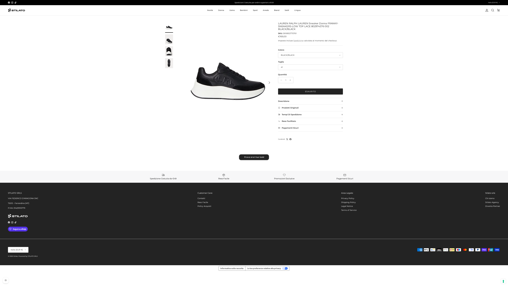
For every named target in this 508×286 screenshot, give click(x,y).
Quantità (282, 74)
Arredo (266, 10)
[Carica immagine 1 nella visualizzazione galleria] (228, 81)
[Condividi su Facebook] (290, 139)
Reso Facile (203, 202)
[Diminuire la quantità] (280, 80)
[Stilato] (16, 10)
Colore (281, 50)
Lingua (297, 10)
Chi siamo (490, 198)
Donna (221, 10)
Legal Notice (347, 206)
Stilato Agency (492, 202)
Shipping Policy (348, 202)
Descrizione (283, 101)
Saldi (287, 10)
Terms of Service (349, 210)
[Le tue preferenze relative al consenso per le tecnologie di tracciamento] (503, 281)
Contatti (201, 198)
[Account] (486, 10)
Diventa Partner (492, 206)
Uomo (232, 10)
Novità (210, 10)
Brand (276, 10)
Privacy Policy (347, 198)
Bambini (244, 10)
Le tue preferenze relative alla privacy (264, 268)
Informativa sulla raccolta (231, 268)
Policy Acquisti (204, 206)
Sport (255, 10)
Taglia (281, 62)
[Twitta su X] (287, 139)
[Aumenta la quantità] (291, 80)
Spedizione (298, 40)
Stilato (15, 256)
